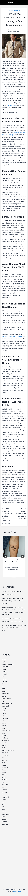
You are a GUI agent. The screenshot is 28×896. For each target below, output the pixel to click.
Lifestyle (17, 10)
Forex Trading (6, 730)
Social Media (5, 797)
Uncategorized (6, 814)
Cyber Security (6, 698)
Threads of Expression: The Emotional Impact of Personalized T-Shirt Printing (7, 516)
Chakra (4, 691)
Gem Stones (5, 740)
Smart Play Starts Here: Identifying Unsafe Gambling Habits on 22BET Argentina (12, 601)
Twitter (4, 812)
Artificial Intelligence (8, 664)
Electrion (4, 708)
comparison (5, 693)
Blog (3, 676)
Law (3, 757)
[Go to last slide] (5, 556)
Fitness (4, 725)
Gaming (4, 735)
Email (3, 711)
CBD (3, 686)
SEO (3, 787)
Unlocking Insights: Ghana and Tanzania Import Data (21, 513)
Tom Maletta (12, 105)
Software (4, 799)
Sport (3, 802)
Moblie (4, 772)
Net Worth (5, 775)
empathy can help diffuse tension (12, 336)
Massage (4, 770)
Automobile (5, 666)
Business (4, 679)
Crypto (4, 696)
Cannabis (4, 681)
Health (4, 748)
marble (4, 765)
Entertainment (6, 716)
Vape (3, 816)
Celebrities (5, 689)
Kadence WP (17, 891)
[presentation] (14, 546)
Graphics (4, 743)
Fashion (10, 10)
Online (4, 777)
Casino (4, 684)
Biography (5, 674)
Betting (4, 671)
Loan (3, 762)
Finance (4, 723)
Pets (3, 782)
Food (3, 728)
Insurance (5, 755)
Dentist (4, 701)
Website (4, 819)
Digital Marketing (7, 703)
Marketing (5, 767)
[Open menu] (25, 3)
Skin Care (5, 792)
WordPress (5, 824)
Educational (5, 706)
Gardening (5, 738)
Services (4, 789)
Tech (3, 804)
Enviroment (5, 718)
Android (4, 659)
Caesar (10, 29)
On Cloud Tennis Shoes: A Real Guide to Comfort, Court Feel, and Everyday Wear (14, 628)
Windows (4, 821)
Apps (3, 662)
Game (3, 733)
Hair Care (4, 745)
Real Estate (5, 785)
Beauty (4, 669)
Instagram (5, 753)
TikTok (3, 807)
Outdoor (4, 780)
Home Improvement (8, 750)
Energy (4, 713)
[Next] (22, 556)
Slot (3, 794)
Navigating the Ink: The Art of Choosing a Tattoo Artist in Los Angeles (14, 562)
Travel (3, 809)
